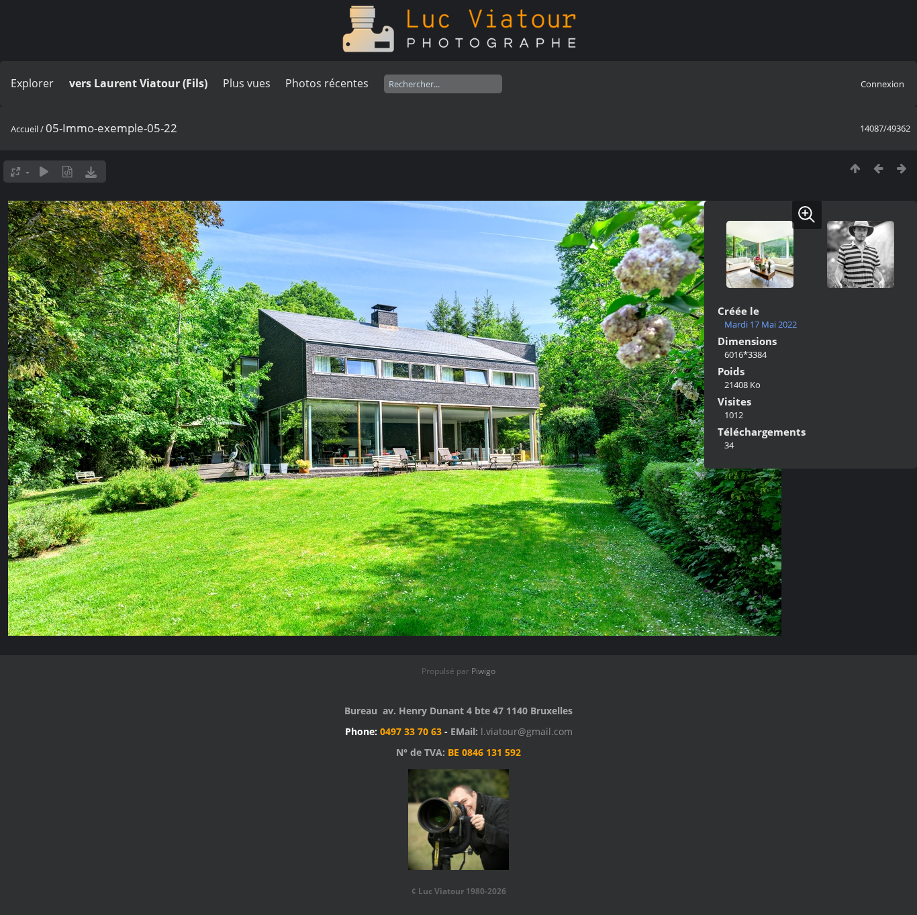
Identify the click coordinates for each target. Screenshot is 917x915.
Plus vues (247, 83)
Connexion (882, 84)
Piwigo (483, 671)
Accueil (24, 129)
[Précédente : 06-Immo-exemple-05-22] (878, 168)
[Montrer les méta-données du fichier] (67, 171)
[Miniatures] (855, 168)
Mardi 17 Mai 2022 (760, 324)
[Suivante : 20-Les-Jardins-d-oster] (902, 168)
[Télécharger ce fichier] (91, 171)
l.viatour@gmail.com (527, 731)
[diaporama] (44, 171)
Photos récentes (327, 83)
